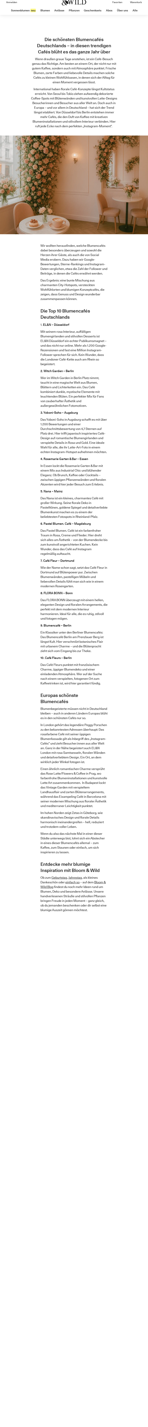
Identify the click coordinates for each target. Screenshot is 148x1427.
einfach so (72, 882)
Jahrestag (75, 877)
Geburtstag (59, 877)
